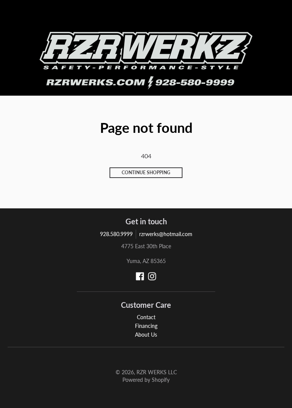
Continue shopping (146, 172)
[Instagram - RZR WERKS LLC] (152, 276)
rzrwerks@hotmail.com (165, 234)
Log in (206, 17)
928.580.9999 (116, 234)
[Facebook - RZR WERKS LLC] (139, 276)
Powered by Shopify (146, 379)
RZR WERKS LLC (156, 372)
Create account (234, 17)
